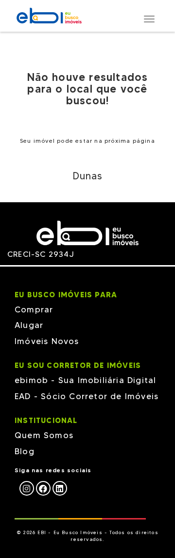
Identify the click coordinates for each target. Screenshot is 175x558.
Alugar (29, 325)
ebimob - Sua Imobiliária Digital (85, 380)
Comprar (34, 309)
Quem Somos (44, 435)
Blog (25, 451)
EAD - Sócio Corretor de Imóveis (86, 396)
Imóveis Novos (47, 341)
